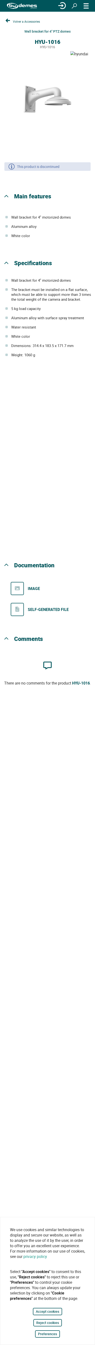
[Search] (74, 6)
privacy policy (35, 1256)
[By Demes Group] (21, 5)
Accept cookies (47, 1311)
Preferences (47, 1334)
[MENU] (86, 6)
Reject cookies (47, 1322)
